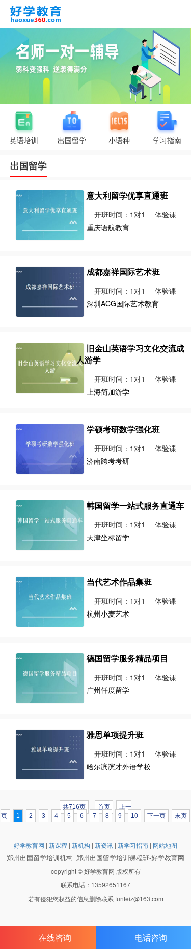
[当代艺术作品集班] (50, 600)
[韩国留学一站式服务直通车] (50, 524)
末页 (181, 815)
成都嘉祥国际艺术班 (123, 271)
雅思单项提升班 (115, 734)
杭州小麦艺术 (108, 613)
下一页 (156, 815)
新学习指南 (133, 845)
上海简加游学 (108, 391)
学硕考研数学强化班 (123, 429)
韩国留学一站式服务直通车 (135, 505)
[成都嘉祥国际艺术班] (50, 291)
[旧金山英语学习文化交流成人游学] (50, 367)
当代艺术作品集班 (119, 582)
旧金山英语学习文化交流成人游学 (130, 354)
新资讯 (104, 845)
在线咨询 (55, 937)
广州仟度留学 (108, 690)
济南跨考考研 (108, 461)
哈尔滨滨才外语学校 (119, 766)
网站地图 (165, 845)
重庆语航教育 (108, 227)
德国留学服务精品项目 (127, 658)
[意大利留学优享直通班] (50, 214)
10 (134, 815)
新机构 (81, 845)
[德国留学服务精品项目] (50, 677)
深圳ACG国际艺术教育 (123, 303)
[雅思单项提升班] (50, 753)
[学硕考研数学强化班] (50, 447)
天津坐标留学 (108, 537)
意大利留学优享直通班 (127, 195)
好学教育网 (29, 845)
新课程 (58, 845)
